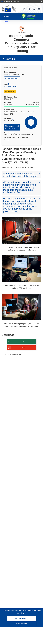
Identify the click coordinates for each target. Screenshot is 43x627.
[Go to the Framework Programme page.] (21, 29)
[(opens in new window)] (9, 8)
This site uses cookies (11, 611)
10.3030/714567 (9, 86)
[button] (29, 9)
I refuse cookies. (22, 623)
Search (34, 9)
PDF (23, 348)
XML (23, 342)
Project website (11, 79)
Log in (24, 9)
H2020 (6, 22)
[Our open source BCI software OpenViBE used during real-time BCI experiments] (21, 269)
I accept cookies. (21, 618)
